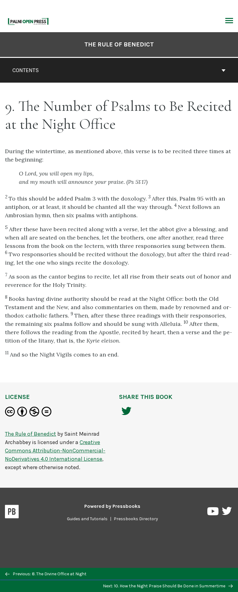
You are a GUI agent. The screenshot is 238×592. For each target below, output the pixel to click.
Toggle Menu (229, 21)
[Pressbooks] (12, 513)
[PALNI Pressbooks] (28, 21)
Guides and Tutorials (87, 518)
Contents (25, 70)
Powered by (112, 506)
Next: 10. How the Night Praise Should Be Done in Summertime (164, 586)
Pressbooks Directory (136, 518)
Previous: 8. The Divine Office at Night (49, 574)
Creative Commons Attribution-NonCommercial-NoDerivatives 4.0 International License (55, 450)
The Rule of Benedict (119, 44)
